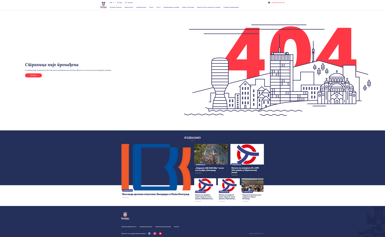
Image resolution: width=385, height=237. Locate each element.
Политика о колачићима (163, 226)
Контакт (176, 226)
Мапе (120, 2)
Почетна (33, 75)
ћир (111, 2)
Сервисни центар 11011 (278, 2)
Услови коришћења (145, 226)
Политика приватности (128, 226)
